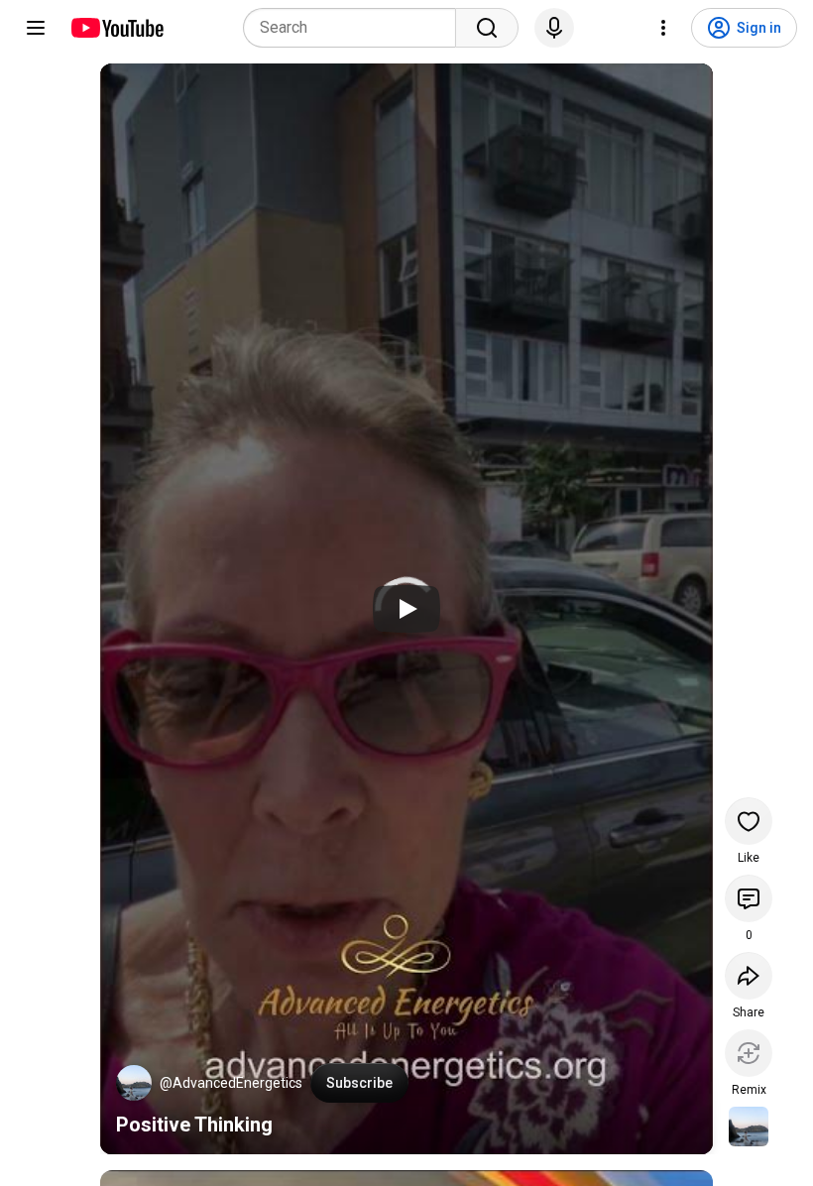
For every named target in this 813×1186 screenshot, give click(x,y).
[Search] (487, 28)
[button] (134, 1083)
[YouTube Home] (116, 28)
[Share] (748, 976)
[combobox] (355, 28)
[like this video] (748, 821)
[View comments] (748, 898)
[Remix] (748, 1053)
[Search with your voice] (554, 28)
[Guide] (36, 28)
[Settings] (663, 28)
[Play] (406, 609)
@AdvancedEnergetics (231, 1083)
